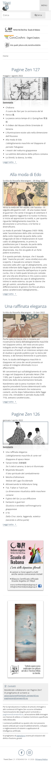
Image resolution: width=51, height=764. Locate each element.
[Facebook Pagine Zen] (21, 753)
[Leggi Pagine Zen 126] (25, 433)
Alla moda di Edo (25, 174)
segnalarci (21, 735)
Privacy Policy (41, 759)
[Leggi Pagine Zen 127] (25, 88)
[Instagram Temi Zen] (29, 753)
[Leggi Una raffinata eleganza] (25, 325)
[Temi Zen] (6, 5)
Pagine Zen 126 (25, 414)
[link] (25, 29)
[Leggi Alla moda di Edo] (25, 193)
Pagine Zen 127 (25, 69)
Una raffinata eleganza (25, 306)
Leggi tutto (8, 162)
